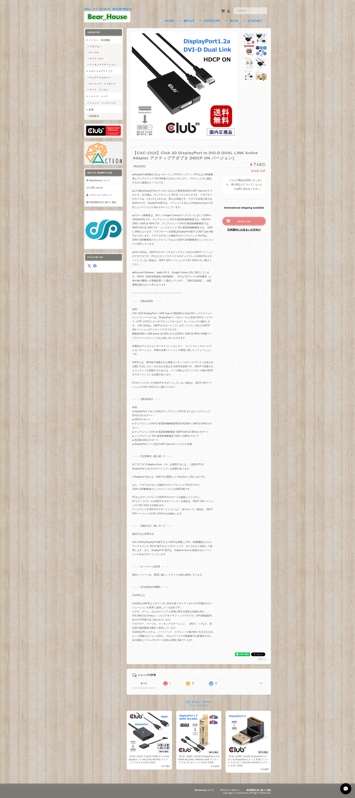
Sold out (244, 221)
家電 (91, 109)
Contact (255, 21)
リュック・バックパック (102, 103)
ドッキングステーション (102, 64)
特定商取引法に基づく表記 (103, 202)
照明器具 (94, 116)
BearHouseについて (100, 180)
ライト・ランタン (99, 89)
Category (212, 21)
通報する (262, 659)
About (189, 21)
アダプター (95, 46)
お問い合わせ (96, 187)
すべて (144, 683)
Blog (234, 21)
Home (169, 21)
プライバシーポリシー (101, 195)
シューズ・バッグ (98, 96)
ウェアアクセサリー (100, 77)
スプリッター (96, 58)
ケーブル (94, 52)
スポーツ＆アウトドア (101, 71)
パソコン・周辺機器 (99, 40)
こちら (256, 184)
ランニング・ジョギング (102, 83)
